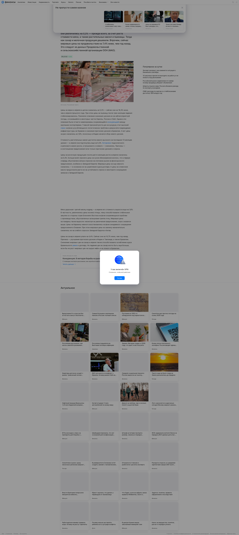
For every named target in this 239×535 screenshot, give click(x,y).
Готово (119, 278)
